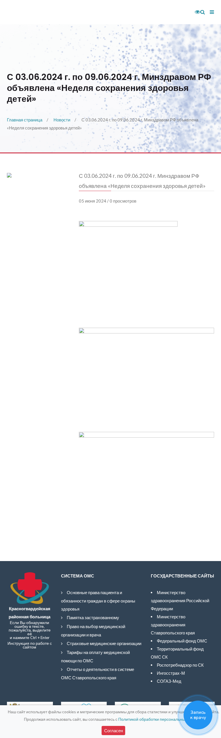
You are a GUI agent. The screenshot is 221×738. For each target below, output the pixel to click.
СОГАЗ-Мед (169, 681)
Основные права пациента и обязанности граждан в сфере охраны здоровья (98, 600)
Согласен (113, 730)
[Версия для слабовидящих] (195, 12)
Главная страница (24, 119)
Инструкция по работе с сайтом (29, 645)
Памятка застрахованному (93, 617)
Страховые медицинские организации (104, 643)
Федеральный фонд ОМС (182, 640)
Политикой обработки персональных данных (160, 719)
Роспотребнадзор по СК (180, 665)
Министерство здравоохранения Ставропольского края (173, 624)
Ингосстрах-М (171, 673)
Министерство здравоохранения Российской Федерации (180, 600)
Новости (62, 119)
